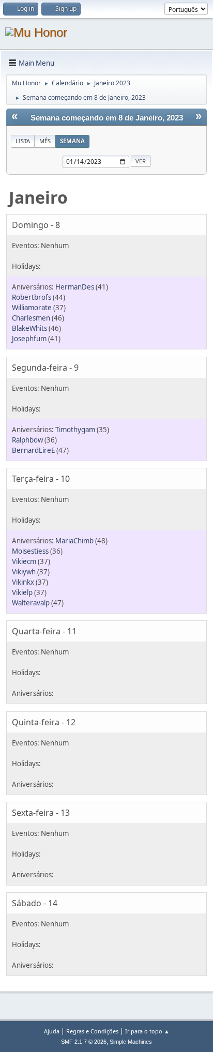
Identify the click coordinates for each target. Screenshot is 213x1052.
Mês (45, 141)
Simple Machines (131, 1042)
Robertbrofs (31, 297)
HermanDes (74, 287)
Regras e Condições (92, 1031)
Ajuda (51, 1031)
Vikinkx (23, 582)
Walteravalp (31, 602)
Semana (72, 141)
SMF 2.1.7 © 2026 (83, 1042)
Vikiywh (24, 571)
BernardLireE (33, 450)
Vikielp (22, 592)
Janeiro (38, 197)
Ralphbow (27, 440)
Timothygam (75, 429)
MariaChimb (74, 540)
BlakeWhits (29, 328)
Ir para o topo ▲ (147, 1031)
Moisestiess (30, 551)
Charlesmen (31, 318)
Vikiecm (24, 561)
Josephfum (29, 338)
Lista (23, 141)
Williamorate (32, 307)
